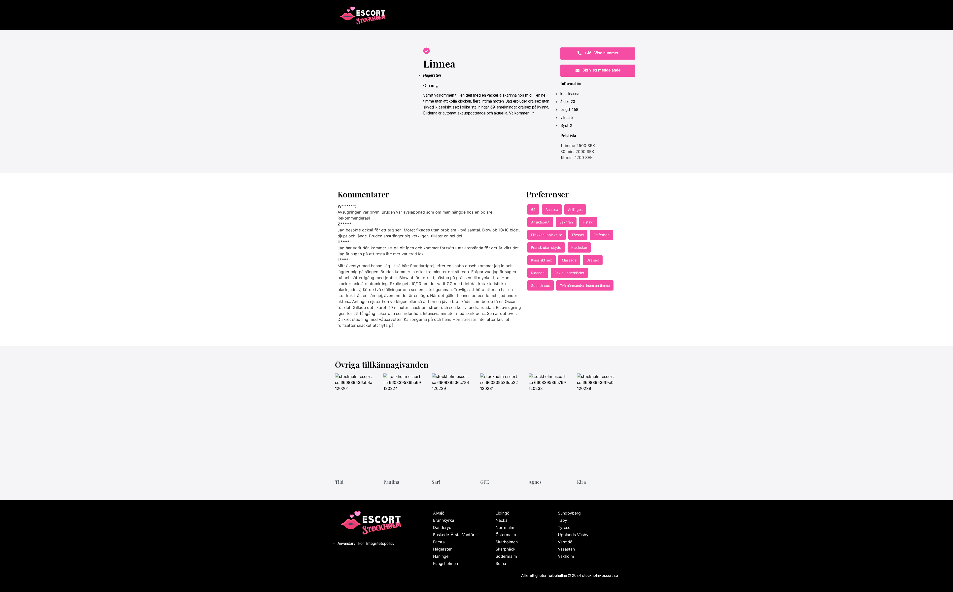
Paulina (391, 482)
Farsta (439, 541)
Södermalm (506, 556)
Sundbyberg (569, 513)
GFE (484, 482)
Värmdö (565, 541)
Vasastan (566, 549)
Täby (562, 520)
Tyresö (564, 527)
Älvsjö (438, 513)
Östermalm (506, 534)
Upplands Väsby (573, 534)
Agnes (535, 482)
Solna (501, 563)
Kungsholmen (445, 563)
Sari (436, 482)
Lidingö (503, 513)
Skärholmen (507, 541)
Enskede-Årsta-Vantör (454, 534)
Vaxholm (566, 556)
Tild (339, 482)
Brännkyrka (443, 520)
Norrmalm (505, 527)
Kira (581, 482)
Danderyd (442, 527)
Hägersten (432, 75)
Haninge (440, 556)
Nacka (502, 520)
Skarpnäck (505, 549)
